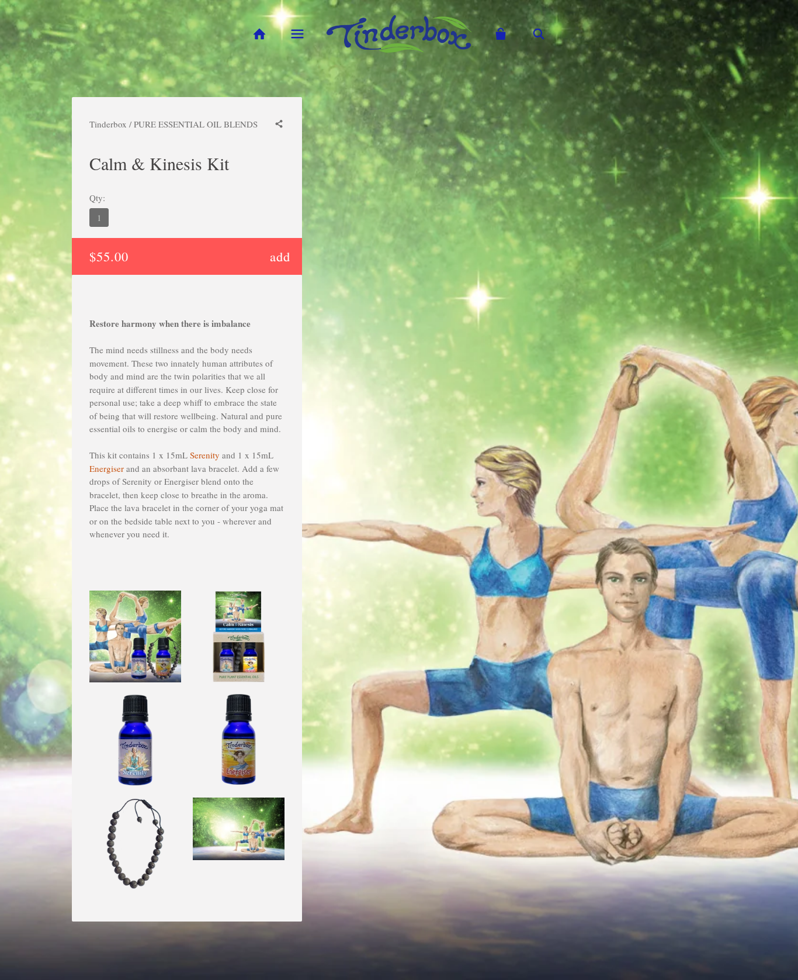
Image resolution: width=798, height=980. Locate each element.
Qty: (97, 197)
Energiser (106, 468)
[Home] (259, 34)
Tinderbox (108, 124)
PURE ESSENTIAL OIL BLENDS (196, 124)
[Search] (539, 34)
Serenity (205, 455)
